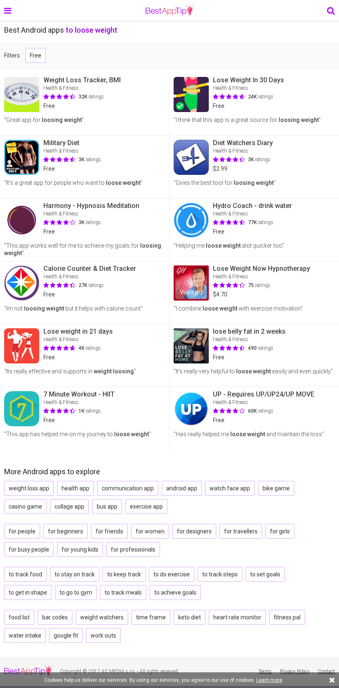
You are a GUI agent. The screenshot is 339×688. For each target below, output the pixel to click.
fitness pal (287, 617)
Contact (326, 671)
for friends (109, 531)
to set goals (265, 574)
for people (22, 531)
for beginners (65, 531)
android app (181, 488)
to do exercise (171, 574)
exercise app (146, 506)
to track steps (220, 574)
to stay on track (75, 574)
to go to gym (76, 592)
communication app (128, 488)
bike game (276, 488)
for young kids (80, 549)
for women (150, 531)
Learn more (269, 680)
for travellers (241, 531)
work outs (103, 635)
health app (75, 488)
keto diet (189, 617)
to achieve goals (175, 592)
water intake (25, 635)
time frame (151, 617)
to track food (25, 574)
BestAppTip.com (169, 10)
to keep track (124, 574)
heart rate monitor (237, 617)
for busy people (29, 549)
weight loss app (29, 488)
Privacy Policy (295, 671)
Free (35, 55)
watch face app (230, 488)
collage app (69, 506)
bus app (107, 506)
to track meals (123, 592)
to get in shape (28, 592)
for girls (280, 531)
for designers (194, 531)
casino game (25, 506)
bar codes (55, 617)
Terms (265, 671)
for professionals (133, 549)
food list (19, 617)
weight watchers (102, 617)
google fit (66, 635)
